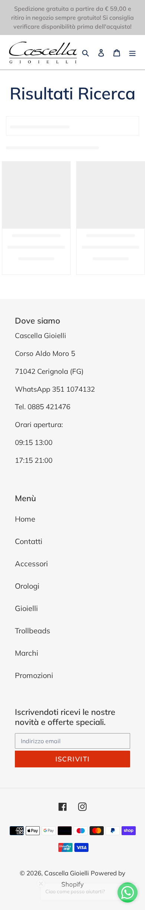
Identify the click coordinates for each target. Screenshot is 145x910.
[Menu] (132, 52)
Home (25, 519)
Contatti (28, 541)
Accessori (31, 563)
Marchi (26, 653)
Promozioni (34, 675)
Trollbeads (32, 630)
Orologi (27, 586)
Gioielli (26, 608)
